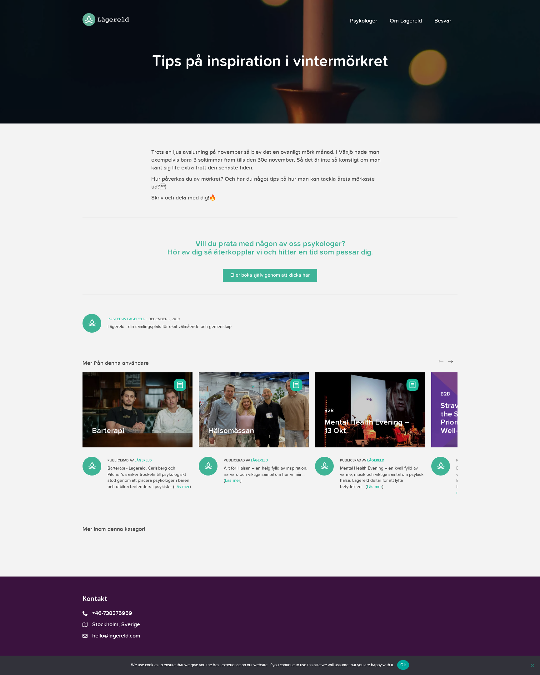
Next (451, 363)
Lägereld (136, 319)
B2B (329, 410)
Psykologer (363, 21)
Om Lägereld (406, 21)
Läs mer (182, 486)
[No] (532, 665)
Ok (403, 664)
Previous (442, 363)
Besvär (442, 21)
